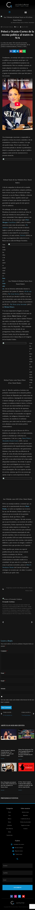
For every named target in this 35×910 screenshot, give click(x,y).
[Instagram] (15, 896)
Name (3, 673)
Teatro (17, 26)
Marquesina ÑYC (24, 587)
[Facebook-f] (11, 896)
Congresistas (9, 587)
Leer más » (3, 758)
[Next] (25, 622)
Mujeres (30, 587)
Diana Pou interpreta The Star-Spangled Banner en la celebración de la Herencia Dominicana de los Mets (25, 753)
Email (3, 681)
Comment (4, 651)
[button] (25, 12)
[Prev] (10, 622)
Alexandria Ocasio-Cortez (10, 441)
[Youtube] (23, 896)
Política (27, 590)
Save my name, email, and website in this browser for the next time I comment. (17, 701)
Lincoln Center (16, 587)
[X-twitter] (19, 896)
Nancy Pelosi (26, 438)
